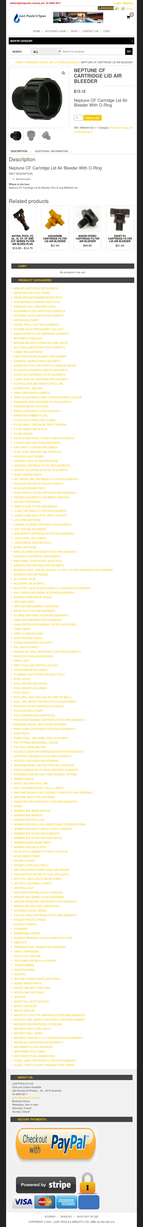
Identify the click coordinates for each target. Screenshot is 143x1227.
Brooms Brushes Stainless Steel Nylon (41, 343)
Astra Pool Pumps (26, 320)
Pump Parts (21, 733)
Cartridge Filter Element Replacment (40, 356)
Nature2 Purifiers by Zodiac (33, 597)
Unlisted (20, 974)
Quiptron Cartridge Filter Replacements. (43, 756)
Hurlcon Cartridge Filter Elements (38, 483)
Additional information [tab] (51, 151)
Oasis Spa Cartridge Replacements (38, 620)
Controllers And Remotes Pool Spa (38, 383)
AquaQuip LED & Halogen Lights (35, 306)
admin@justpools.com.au (26, 1097)
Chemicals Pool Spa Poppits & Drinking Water (45, 365)
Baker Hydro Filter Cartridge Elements (41, 333)
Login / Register (123, 3)
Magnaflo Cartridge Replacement (37, 556)
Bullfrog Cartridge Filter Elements (39, 347)
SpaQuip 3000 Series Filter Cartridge (39, 897)
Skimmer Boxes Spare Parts (32, 842)
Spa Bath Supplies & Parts (31, 865)
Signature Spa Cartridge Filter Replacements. (46, 801)
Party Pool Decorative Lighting (36, 665)
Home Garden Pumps (27, 474)
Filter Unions (23, 433)
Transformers (24, 965)
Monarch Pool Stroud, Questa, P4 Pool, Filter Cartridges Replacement (63, 570)
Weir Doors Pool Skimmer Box (34, 1056)
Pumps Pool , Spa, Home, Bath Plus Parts (41, 738)
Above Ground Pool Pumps (32, 293)
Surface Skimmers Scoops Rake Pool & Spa (43, 938)
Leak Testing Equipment (30, 529)
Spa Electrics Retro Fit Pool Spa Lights (41, 874)
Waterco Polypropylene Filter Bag (38, 1024)
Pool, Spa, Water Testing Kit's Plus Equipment (45, 701)
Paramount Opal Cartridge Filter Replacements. (47, 651)
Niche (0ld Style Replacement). (35, 611)
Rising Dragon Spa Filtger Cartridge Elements (46, 770)
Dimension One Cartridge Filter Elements (42, 402)
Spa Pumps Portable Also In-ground (38, 892)
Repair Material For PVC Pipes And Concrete (44, 765)
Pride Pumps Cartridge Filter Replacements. (45, 729)
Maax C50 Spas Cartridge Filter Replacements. (46, 551)
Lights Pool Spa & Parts (30, 538)
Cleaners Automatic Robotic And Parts (40, 370)
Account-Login (55, 31)
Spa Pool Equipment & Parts (33, 883)
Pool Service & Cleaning (30, 688)
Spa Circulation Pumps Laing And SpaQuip (42, 869)
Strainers (21, 929)
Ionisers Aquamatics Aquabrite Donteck (41, 497)
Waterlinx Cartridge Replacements (38, 1042)
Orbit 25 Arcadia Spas (28, 633)
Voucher (20, 997)
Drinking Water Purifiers (31, 406)
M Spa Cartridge (25, 547)
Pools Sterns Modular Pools (34, 715)
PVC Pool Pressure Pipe (30, 747)
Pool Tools (21, 692)
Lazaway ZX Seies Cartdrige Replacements (43, 524)
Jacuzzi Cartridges (27, 502)
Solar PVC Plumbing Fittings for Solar (41, 851)
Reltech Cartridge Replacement (36, 760)
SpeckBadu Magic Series (30, 910)
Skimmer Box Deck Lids (29, 819)
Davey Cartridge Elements (32, 392)
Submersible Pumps (27, 933)
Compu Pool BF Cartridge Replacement (41, 379)
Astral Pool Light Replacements (36, 324)
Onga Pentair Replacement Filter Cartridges (45, 624)
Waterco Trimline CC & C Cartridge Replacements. (48, 1038)
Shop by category (21, 41)
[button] (63, 73)
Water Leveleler (25, 1006)
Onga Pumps (22, 629)
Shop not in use (87, 1216)
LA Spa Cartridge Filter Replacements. (40, 511)
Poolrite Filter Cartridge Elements (39, 706)
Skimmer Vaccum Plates (30, 847)
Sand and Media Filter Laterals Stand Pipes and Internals (53, 792)
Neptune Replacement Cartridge (36, 606)
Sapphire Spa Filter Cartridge (34, 797)
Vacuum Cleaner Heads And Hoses (37, 978)
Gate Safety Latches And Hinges (36, 447)
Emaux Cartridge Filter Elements (37, 411)
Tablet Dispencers (26, 951)
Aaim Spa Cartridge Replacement (36, 288)
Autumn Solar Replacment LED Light (39, 329)
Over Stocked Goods (28, 638)
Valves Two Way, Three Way (32, 988)
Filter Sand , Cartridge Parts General (40, 424)
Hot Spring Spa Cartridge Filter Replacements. (46, 479)
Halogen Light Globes (29, 456)
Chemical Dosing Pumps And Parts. (37, 361)
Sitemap (50, 1216)
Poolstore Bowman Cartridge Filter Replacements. (50, 720)
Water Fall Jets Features (31, 1001)
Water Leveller (24, 1010)
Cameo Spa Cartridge (28, 352)
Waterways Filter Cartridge (33, 1047)
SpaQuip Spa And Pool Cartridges (36, 906)
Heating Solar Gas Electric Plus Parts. (41, 470)
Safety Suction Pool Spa (31, 783)
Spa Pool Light (24, 888)
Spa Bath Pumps (24, 860)
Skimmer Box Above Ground (32, 810)
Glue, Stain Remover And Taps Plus (37, 452)
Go (129, 51)
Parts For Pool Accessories (33, 656)
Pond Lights (22, 679)
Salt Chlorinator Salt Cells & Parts (38, 788)
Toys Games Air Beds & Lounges (35, 960)
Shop (74, 31)
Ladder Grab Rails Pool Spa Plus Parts (40, 515)
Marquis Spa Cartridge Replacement (39, 565)
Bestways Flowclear (28, 338)
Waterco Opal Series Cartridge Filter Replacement (49, 1019)
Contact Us (90, 31)
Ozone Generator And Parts (33, 642)
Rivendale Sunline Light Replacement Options (45, 774)
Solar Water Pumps (27, 856)
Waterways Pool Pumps (29, 1051)
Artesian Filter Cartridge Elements (39, 315)
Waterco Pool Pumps (28, 1033)
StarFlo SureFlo (25, 924)
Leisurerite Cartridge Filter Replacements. (44, 533)
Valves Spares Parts (27, 983)
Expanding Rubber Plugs (30, 415)
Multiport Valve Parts (29, 583)
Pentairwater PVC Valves (30, 670)
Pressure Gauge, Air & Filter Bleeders (51, 62)
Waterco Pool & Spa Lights (32, 1028)
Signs (17, 806)
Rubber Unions (24, 779)
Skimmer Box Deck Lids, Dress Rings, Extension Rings (50, 824)
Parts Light (22, 661)
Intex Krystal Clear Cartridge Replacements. (45, 492)
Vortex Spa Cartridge (29, 992)
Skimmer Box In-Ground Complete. (37, 833)
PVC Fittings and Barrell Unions (36, 742)
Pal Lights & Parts (26, 647)
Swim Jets (20, 942)
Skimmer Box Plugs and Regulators (38, 838)
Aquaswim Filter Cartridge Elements (39, 311)
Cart (106, 31)
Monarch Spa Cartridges (31, 574)
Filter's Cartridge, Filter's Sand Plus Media (44, 438)
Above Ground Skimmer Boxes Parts (38, 297)
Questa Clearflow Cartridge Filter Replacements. (49, 751)
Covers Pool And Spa (28, 388)
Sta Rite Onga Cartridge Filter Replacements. (46, 915)
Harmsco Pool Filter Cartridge (36, 461)
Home (36, 31)
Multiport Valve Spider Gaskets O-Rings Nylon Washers (52, 588)
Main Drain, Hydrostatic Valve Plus (38, 561)
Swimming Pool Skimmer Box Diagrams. (40, 947)
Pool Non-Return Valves (30, 683)
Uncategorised (24, 969)
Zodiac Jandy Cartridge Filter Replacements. (45, 1060)
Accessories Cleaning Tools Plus (37, 302)
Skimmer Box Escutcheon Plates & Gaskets (43, 829)
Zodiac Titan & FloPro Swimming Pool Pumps (44, 1065)
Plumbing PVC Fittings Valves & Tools (39, 674)
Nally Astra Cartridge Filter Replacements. (44, 592)
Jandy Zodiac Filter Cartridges (35, 506)
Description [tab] (19, 151)
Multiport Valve (25, 579)
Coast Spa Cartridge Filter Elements (39, 374)
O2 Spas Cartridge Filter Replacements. (41, 615)
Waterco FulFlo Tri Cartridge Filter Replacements (49, 1015)
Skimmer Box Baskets (28, 815)
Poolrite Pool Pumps (28, 710)
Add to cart (92, 118)
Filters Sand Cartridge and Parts (37, 442)
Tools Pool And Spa (27, 956)
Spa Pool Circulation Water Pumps (37, 879)
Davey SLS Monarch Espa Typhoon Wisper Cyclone (48, 397)
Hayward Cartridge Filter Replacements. (42, 465)
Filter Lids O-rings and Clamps (35, 420)
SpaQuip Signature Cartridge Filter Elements (45, 901)
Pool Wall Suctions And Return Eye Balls (42, 697)
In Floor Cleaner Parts (30, 488)
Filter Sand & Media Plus (30, 429)
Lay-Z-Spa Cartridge (27, 520)
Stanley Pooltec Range (30, 919)
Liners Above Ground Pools (33, 542)
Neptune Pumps (24, 601)
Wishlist (66, 1216)
